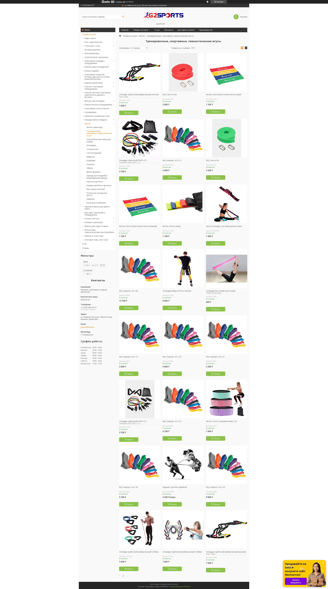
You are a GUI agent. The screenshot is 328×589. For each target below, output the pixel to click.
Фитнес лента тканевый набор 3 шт (221, 421)
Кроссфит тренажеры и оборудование (95, 213)
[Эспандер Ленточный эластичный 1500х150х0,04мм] (226, 268)
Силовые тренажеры (94, 222)
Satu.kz (175, 584)
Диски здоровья (93, 172)
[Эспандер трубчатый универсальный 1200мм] (139, 529)
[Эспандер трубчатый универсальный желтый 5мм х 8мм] (139, 72)
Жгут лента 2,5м (170, 94)
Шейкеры (90, 199)
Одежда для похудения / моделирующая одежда (97, 176)
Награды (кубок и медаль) (96, 119)
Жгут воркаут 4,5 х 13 (128, 357)
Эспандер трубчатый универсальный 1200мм (138, 552)
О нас (84, 243)
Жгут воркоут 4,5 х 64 (215, 487)
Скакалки (90, 164)
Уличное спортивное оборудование (94, 87)
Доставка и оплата (186, 30)
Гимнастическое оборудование (98, 104)
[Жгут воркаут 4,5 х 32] (183, 399)
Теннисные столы (92, 46)
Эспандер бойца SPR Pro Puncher (177, 291)
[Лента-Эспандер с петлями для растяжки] (226, 204)
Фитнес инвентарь (94, 127)
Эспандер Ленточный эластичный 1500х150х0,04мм (220, 292)
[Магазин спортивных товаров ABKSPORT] (164, 15)
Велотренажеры (92, 53)
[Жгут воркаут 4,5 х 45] (139, 465)
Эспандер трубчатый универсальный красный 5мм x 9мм (226, 553)
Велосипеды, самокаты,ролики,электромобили (99, 231)
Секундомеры (90, 112)
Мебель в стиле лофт (94, 236)
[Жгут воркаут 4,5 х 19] (183, 138)
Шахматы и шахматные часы (97, 116)
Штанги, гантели (92, 218)
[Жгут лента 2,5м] (183, 72)
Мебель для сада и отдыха (96, 226)
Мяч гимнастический (95, 189)
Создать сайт (121, 2)
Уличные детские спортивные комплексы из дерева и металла (98, 94)
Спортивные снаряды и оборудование (95, 62)
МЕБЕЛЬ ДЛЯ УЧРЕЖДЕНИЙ (97, 67)
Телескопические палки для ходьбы (98, 140)
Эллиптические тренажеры (96, 57)
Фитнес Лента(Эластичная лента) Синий (223, 94)
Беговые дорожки (92, 49)
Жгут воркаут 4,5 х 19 (172, 160)
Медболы (90, 157)
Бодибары (90, 160)
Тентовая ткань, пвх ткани (96, 240)
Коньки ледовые (92, 71)
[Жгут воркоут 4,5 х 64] (226, 465)
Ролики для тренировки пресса (96, 194)
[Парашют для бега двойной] (183, 465)
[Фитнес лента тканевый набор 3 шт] (226, 399)
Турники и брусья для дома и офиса (97, 207)
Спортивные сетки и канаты (97, 108)
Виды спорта (90, 38)
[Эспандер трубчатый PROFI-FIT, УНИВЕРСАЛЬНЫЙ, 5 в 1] (139, 138)
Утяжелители (92, 149)
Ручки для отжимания (96, 202)
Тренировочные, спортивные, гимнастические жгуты (99, 133)
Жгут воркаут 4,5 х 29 (172, 357)
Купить (130, 113)
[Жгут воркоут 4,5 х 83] (139, 268)
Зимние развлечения (94, 83)
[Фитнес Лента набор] (183, 204)
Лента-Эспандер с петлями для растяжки (224, 226)
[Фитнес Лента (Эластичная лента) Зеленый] (139, 204)
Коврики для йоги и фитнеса (98, 185)
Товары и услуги (89, 34)
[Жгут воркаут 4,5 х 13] (139, 334)
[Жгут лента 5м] (226, 138)
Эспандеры (91, 145)
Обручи (89, 168)
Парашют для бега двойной (175, 487)
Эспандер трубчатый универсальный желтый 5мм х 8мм (138, 95)
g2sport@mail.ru (87, 327)
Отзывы (85, 248)
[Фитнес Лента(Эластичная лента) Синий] (226, 72)
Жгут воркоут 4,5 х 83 (128, 291)
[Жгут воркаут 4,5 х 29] (183, 334)
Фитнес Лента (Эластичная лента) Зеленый (138, 226)
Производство (206, 30)
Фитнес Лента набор (172, 226)
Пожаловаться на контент (180, 586)
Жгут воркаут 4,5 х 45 (128, 487)
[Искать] (123, 16)
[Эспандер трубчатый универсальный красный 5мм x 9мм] (226, 529)
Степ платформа (93, 153)
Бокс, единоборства (93, 42)
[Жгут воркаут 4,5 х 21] (226, 334)
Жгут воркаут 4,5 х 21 (215, 357)
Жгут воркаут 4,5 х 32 (172, 421)
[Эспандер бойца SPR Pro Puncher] (183, 268)
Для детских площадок (95, 101)
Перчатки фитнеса (94, 181)
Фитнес (88, 123)
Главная (124, 30)
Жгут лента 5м (212, 160)
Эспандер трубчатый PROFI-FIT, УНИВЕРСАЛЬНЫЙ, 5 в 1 (133, 161)
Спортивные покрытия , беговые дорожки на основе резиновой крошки (97, 76)
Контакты (168, 30)
